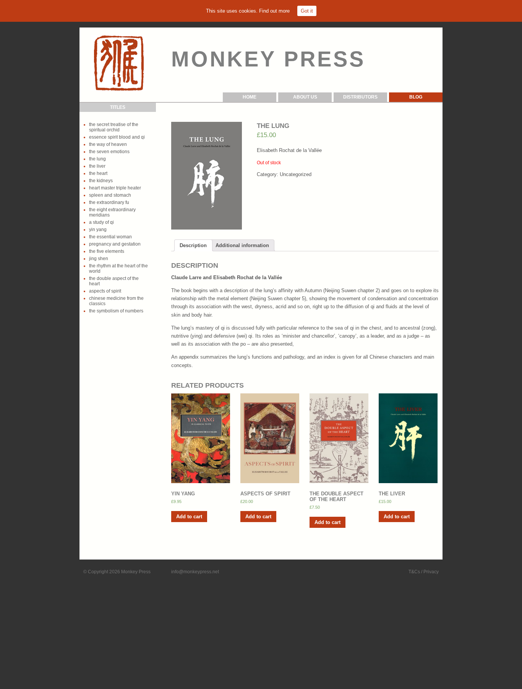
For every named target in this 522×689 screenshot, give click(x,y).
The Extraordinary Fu (109, 202)
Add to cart (189, 516)
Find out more (274, 11)
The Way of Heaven (108, 144)
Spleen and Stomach (110, 195)
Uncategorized (295, 174)
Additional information (242, 245)
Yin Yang (98, 229)
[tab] (193, 245)
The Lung (97, 159)
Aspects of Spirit (105, 291)
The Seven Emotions (109, 151)
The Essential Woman (110, 236)
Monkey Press (136, 571)
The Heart (98, 173)
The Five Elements (106, 251)
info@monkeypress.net (195, 571)
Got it (307, 11)
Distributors (360, 97)
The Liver (97, 166)
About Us (305, 97)
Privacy (431, 571)
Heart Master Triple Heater (115, 188)
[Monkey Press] (118, 63)
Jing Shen (98, 258)
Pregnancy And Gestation (115, 244)
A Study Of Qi (101, 222)
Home (249, 97)
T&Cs (414, 571)
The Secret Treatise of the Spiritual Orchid (113, 127)
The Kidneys (101, 180)
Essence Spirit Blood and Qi (117, 137)
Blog (415, 97)
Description (193, 245)
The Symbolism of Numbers (116, 311)
